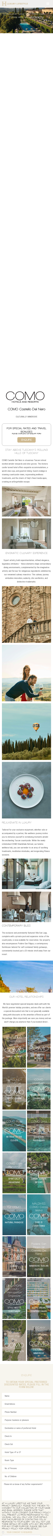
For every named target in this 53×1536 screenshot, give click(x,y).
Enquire (26, 439)
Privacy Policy (42, 1512)
